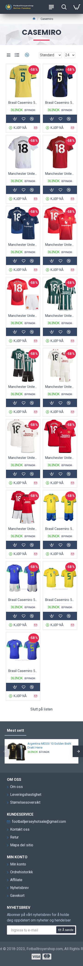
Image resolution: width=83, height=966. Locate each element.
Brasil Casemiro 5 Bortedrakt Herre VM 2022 (23, 671)
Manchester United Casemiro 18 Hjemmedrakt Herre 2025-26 (60, 174)
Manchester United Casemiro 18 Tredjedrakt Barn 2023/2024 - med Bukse (60, 387)
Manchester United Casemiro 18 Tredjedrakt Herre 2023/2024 (23, 458)
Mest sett (15, 730)
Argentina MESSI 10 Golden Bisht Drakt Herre (49, 745)
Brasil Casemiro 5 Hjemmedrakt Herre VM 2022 (60, 600)
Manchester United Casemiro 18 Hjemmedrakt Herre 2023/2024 (60, 458)
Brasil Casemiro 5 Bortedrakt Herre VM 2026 (60, 103)
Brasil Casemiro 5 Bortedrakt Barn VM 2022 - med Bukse (23, 600)
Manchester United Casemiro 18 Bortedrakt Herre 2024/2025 (23, 245)
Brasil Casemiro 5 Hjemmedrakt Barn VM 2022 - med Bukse (60, 529)
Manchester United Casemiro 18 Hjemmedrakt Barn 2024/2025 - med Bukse (23, 316)
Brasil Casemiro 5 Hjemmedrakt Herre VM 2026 (23, 103)
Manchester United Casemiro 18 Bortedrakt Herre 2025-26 (23, 174)
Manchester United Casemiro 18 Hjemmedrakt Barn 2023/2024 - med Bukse (23, 529)
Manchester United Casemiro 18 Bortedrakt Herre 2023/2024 (60, 316)
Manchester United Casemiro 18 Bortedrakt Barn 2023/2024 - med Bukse (23, 387)
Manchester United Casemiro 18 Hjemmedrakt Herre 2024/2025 (60, 245)
